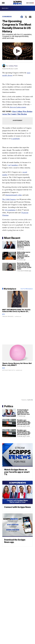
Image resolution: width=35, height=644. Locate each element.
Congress (7, 17)
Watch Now (29, 3)
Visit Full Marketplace (27, 288)
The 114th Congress (9, 199)
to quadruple (15, 138)
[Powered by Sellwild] (30, 400)
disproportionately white (13, 195)
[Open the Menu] (3, 2)
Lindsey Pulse (13, 66)
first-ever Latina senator (17, 107)
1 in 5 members (12, 165)
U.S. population (10, 210)
